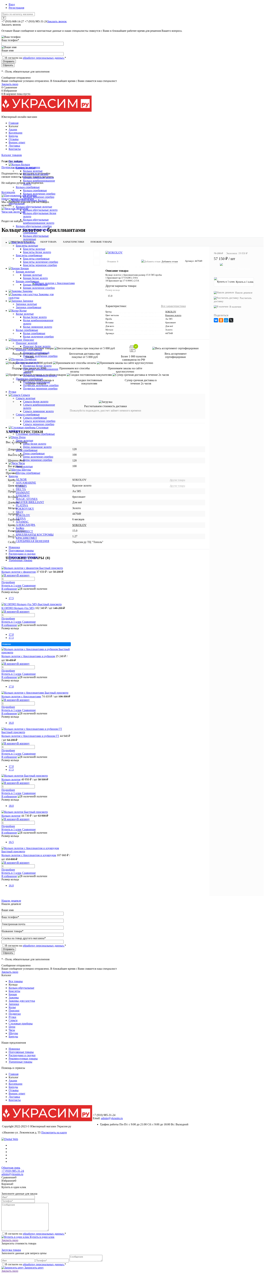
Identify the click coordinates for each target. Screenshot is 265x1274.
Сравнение (29, 585)
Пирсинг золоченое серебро (40, 356)
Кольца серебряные (35, 190)
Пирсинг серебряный (36, 352)
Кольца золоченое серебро (39, 193)
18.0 (11, 805)
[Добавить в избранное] (97, 254)
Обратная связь (10, 1167)
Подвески (15, 1013)
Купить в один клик (41, 1236)
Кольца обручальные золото (40, 209)
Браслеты (14, 991)
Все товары (16, 981)
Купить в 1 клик (11, 585)
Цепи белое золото (34, 443)
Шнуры (13, 1033)
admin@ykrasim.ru (112, 1118)
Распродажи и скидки (22, 553)
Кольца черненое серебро (38, 196)
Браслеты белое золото (37, 252)
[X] (231, 320)
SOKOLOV (170, 311)
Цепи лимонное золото (37, 446)
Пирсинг (14, 1010)
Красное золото (173, 315)
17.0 (11, 634)
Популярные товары (21, 550)
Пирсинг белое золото (36, 346)
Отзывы (14, 139)
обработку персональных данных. (44, 57)
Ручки (12, 1017)
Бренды (13, 135)
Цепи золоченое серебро (38, 456)
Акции (13, 129)
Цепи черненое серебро (37, 459)
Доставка (14, 145)
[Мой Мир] (226, 320)
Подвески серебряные (36, 382)
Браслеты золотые (34, 248)
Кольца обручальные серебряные (36, 231)
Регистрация (16, 7)
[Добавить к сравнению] (97, 262)
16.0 (11, 722)
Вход (12, 4)
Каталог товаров (11, 155)
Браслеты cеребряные (36, 258)
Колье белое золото (35, 317)
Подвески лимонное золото (40, 375)
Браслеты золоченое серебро (40, 261)
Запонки (14, 1004)
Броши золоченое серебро (39, 287)
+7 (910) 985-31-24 (12, 1170)
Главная (13, 122)
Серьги (13, 1020)
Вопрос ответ (17, 142)
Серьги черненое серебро (38, 424)
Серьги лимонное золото (38, 411)
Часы (12, 1030)
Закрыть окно (9, 84)
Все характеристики (173, 306)
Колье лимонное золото (37, 326)
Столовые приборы (21, 1023)
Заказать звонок (57, 21)
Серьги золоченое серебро (39, 421)
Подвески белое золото (37, 365)
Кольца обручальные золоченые (36, 237)
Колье (12, 1007)
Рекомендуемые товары (23, 557)
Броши (13, 994)
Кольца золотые (33, 170)
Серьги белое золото (35, 401)
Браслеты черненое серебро (40, 265)
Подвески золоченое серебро (41, 385)
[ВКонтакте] (216, 320)
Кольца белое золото (35, 174)
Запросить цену (34, 1267)
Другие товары (177, 480)
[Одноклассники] (221, 320)
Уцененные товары (20, 560)
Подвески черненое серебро (40, 388)
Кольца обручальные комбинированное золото (38, 221)
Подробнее (8, 582)
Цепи (12, 1026)
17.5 (11, 598)
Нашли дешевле (243, 292)
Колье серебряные (34, 333)
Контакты (15, 148)
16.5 (11, 842)
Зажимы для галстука (22, 1000)
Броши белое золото (35, 278)
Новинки (14, 547)
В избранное (9, 588)
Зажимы (14, 997)
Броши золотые (32, 274)
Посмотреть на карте (54, 1132)
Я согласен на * (35, 1233)
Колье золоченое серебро (38, 336)
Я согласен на (35, 57)
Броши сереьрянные (35, 284)
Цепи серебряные (34, 453)
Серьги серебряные (35, 417)
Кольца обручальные (21, 987)
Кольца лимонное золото (38, 177)
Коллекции (15, 132)
